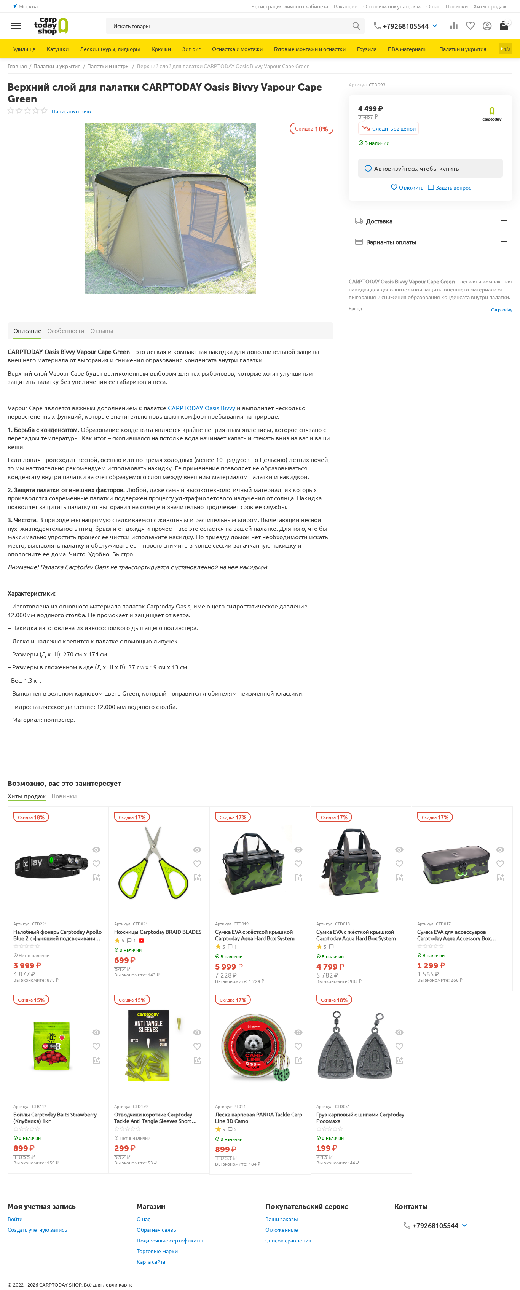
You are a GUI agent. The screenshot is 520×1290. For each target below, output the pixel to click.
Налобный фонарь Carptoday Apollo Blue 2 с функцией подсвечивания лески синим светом (57, 934)
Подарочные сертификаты (170, 1240)
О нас (433, 6)
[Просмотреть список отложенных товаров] (470, 26)
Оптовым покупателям (392, 6)
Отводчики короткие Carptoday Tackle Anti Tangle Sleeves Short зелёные (153, 1117)
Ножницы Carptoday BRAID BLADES (157, 931)
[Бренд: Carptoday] (492, 113)
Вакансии (345, 6)
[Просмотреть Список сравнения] (453, 26)
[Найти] (356, 26)
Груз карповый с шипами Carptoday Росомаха (360, 1117)
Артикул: (358, 84)
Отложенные (281, 1229)
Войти (15, 1218)
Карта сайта (151, 1261)
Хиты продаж (490, 6)
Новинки (457, 6)
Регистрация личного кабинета (289, 6)
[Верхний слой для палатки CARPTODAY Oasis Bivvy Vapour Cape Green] (170, 208)
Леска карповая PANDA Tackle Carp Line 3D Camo (258, 1117)
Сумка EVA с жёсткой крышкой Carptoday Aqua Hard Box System (255, 934)
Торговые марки (157, 1250)
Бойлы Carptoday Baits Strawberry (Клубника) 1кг (55, 1117)
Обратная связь (156, 1229)
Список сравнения (288, 1240)
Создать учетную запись (37, 1229)
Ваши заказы (281, 1218)
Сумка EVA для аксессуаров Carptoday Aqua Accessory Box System (454, 934)
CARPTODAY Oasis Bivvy (201, 407)
